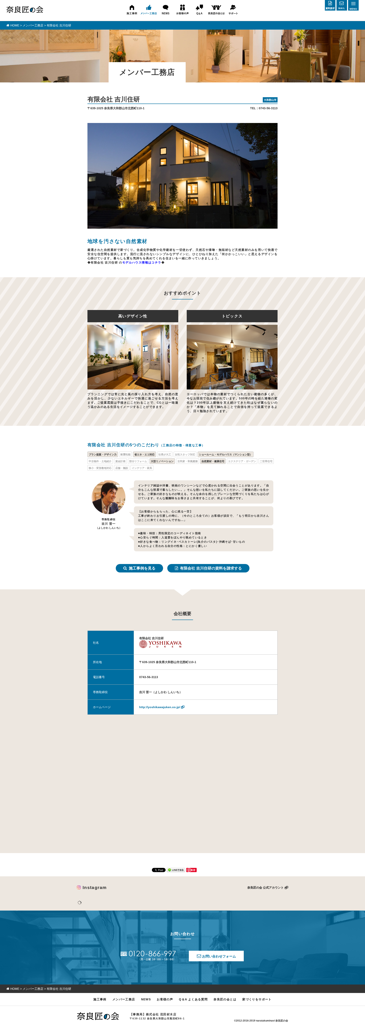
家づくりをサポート (257, 999)
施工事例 (99, 999)
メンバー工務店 (123, 999)
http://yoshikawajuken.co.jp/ (159, 707)
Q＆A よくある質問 (193, 999)
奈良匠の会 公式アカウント (265, 887)
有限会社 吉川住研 (211, 568)
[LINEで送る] (176, 869)
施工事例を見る (142, 568)
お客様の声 (165, 999)
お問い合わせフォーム (219, 956)
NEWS (146, 999)
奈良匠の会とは (225, 999)
